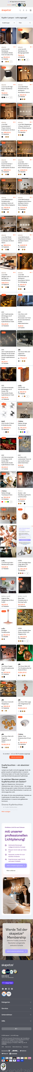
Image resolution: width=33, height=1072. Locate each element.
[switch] (3, 1069)
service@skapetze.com (28, 543)
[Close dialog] (32, 526)
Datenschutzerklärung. (25, 544)
